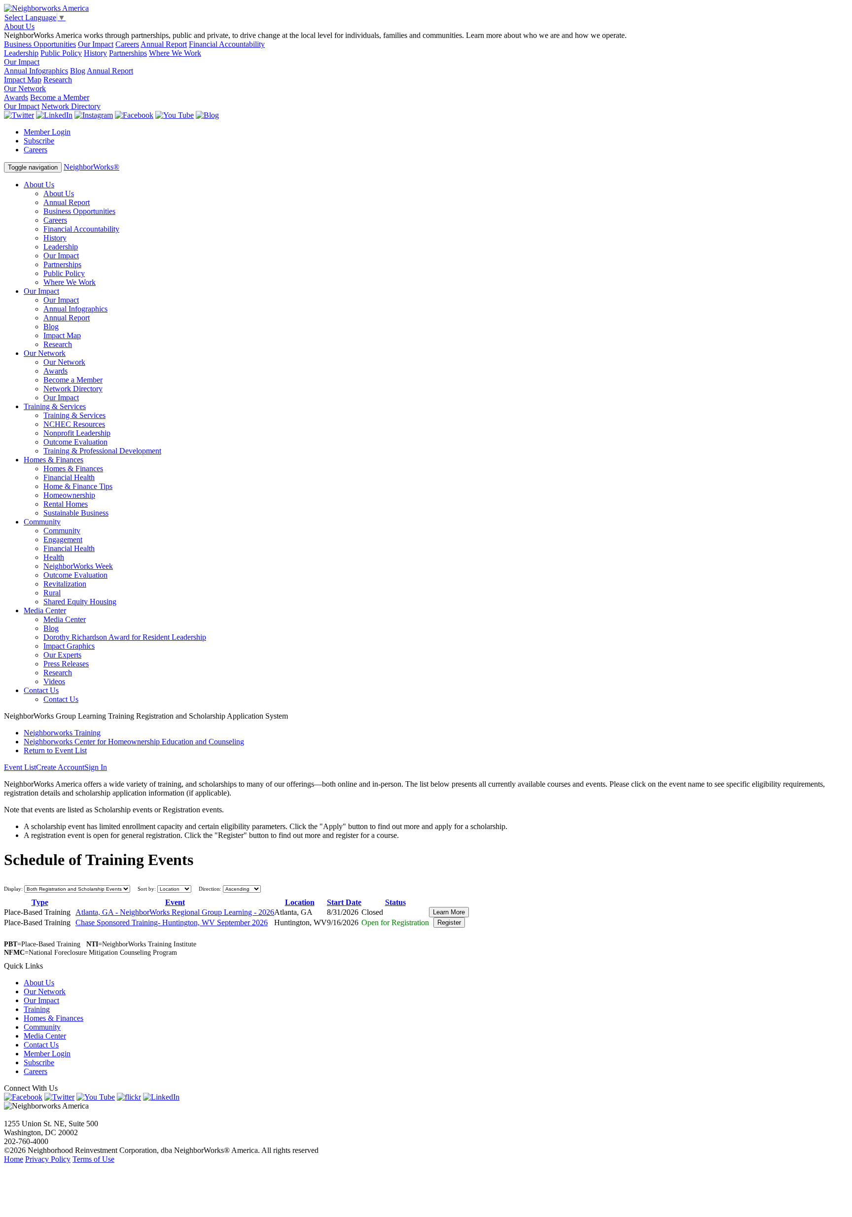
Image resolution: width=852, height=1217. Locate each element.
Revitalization (64, 584)
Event (175, 902)
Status (395, 902)
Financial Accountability (227, 44)
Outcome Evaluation (75, 442)
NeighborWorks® (91, 167)
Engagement (62, 539)
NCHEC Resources (74, 424)
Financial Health (69, 477)
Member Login (47, 132)
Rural (52, 593)
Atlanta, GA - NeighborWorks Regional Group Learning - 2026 (174, 912)
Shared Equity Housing (79, 601)
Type (40, 902)
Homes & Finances (53, 459)
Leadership (21, 53)
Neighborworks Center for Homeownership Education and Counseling (134, 741)
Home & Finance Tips (77, 486)
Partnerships (128, 53)
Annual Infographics (36, 71)
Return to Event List (55, 750)
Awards (16, 97)
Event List (20, 767)
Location (300, 902)
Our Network (25, 88)
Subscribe (39, 141)
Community (42, 522)
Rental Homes (65, 504)
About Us (19, 26)
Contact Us (41, 690)
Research (57, 79)
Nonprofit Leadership (76, 433)
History (95, 53)
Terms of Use (93, 1159)
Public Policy (61, 53)
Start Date (344, 902)
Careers (127, 44)
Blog (77, 71)
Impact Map (22, 79)
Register (449, 922)
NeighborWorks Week (78, 566)
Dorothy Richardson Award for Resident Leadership (124, 637)
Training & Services (55, 406)
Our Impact (95, 44)
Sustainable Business (75, 513)
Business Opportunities (40, 44)
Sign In (95, 767)
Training (37, 1009)
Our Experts (62, 655)
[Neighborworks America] (46, 8)
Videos (54, 681)
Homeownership (69, 495)
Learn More (449, 912)
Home (13, 1159)
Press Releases (66, 664)
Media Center (45, 610)
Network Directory (71, 106)
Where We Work (175, 53)
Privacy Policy (48, 1159)
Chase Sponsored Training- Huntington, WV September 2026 (171, 922)
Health (53, 557)
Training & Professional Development (102, 451)
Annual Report (164, 44)
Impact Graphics (69, 646)
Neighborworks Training (62, 733)
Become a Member (59, 97)
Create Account (60, 767)
